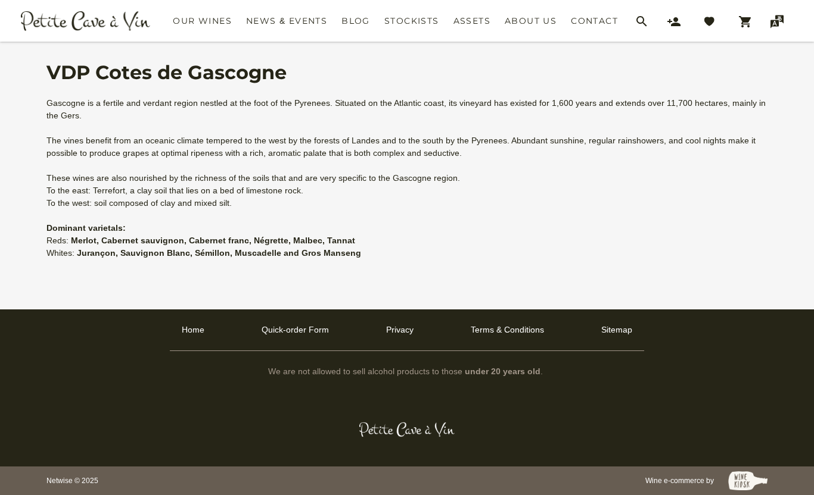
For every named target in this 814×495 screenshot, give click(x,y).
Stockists (411, 20)
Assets (471, 20)
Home (193, 329)
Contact (594, 20)
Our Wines (202, 20)
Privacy (400, 329)
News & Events (286, 20)
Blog (355, 20)
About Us (531, 20)
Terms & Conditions (507, 329)
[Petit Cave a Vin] (407, 429)
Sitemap (616, 329)
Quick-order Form (295, 329)
